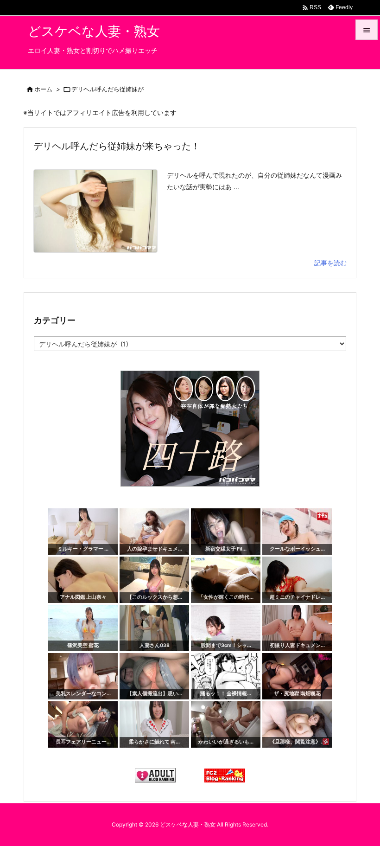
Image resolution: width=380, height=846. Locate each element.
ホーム (43, 89)
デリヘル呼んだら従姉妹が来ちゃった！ (116, 146)
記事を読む (330, 263)
